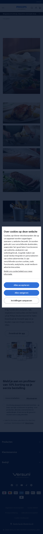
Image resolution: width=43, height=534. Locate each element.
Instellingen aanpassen (21, 300)
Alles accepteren (21, 285)
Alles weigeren (21, 292)
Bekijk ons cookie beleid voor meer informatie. (18, 272)
